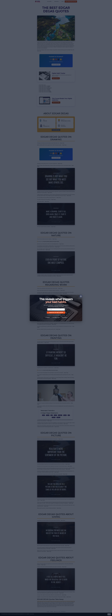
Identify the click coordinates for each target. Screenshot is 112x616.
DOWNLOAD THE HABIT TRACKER (56, 312)
